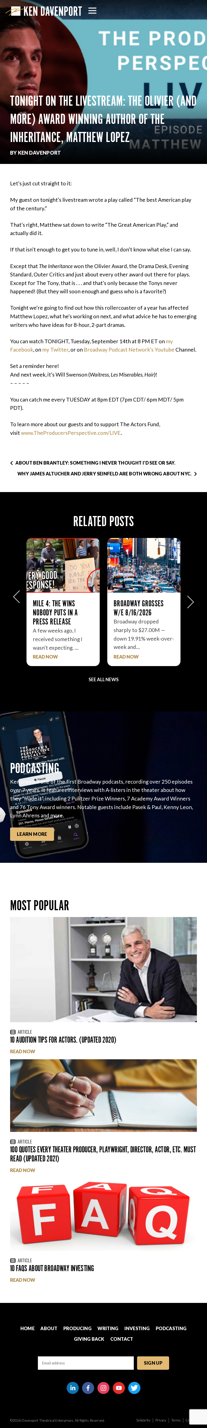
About (48, 1328)
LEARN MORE (32, 834)
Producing (77, 1328)
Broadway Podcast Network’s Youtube (129, 349)
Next (190, 599)
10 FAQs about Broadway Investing (52, 1268)
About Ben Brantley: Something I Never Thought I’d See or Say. (95, 463)
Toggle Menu (92, 10)
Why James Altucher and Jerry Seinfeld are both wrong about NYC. (104, 473)
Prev (16, 599)
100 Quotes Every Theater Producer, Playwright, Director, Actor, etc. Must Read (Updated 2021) (103, 1154)
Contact (121, 1339)
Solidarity (143, 1420)
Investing (137, 1328)
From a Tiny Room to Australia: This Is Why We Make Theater (143, 612)
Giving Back (89, 1339)
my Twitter (55, 349)
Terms (176, 1420)
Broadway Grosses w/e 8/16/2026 (58, 608)
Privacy (160, 1420)
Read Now (45, 657)
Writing (108, 1328)
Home (27, 1328)
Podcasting (171, 1328)
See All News (104, 679)
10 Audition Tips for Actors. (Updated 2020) (63, 1039)
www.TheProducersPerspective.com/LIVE (71, 433)
